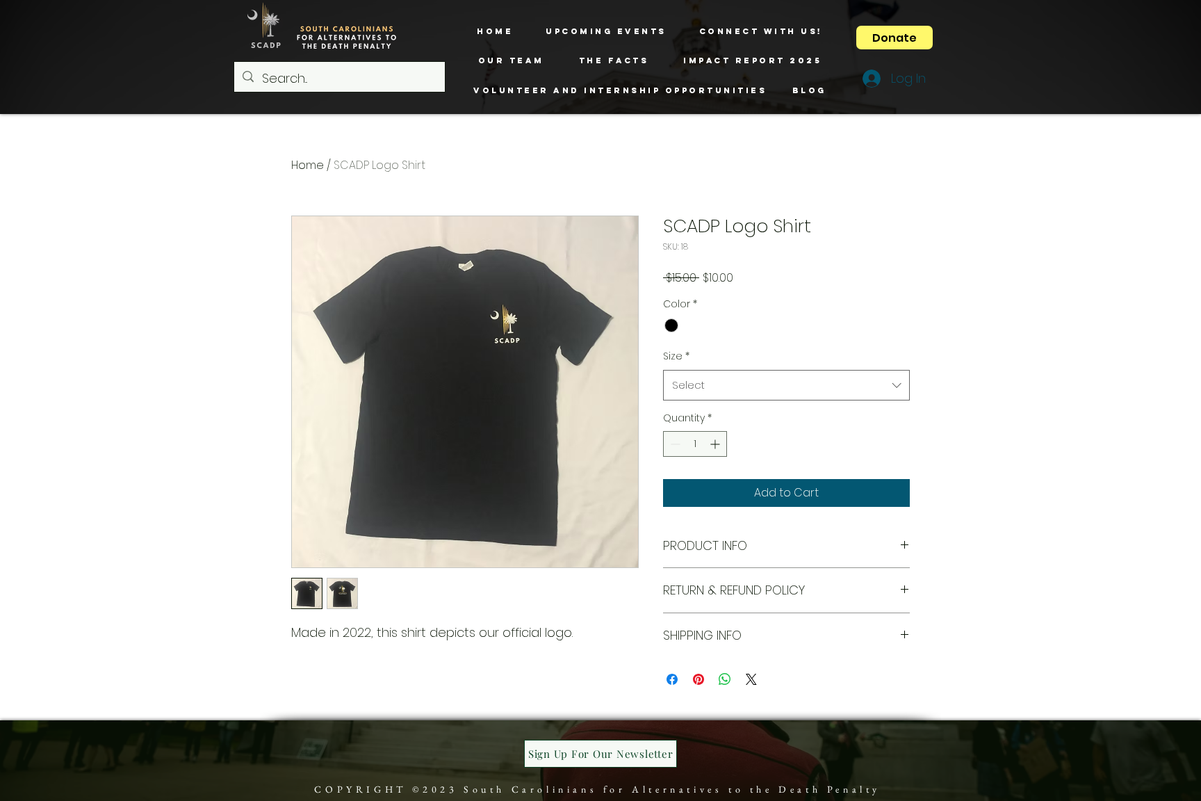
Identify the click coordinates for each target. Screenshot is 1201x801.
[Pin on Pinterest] (698, 679)
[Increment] (716, 444)
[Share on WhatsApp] (725, 679)
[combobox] (786, 385)
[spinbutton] (695, 444)
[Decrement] (674, 444)
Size (676, 356)
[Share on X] (751, 679)
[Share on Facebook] (672, 679)
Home (307, 165)
